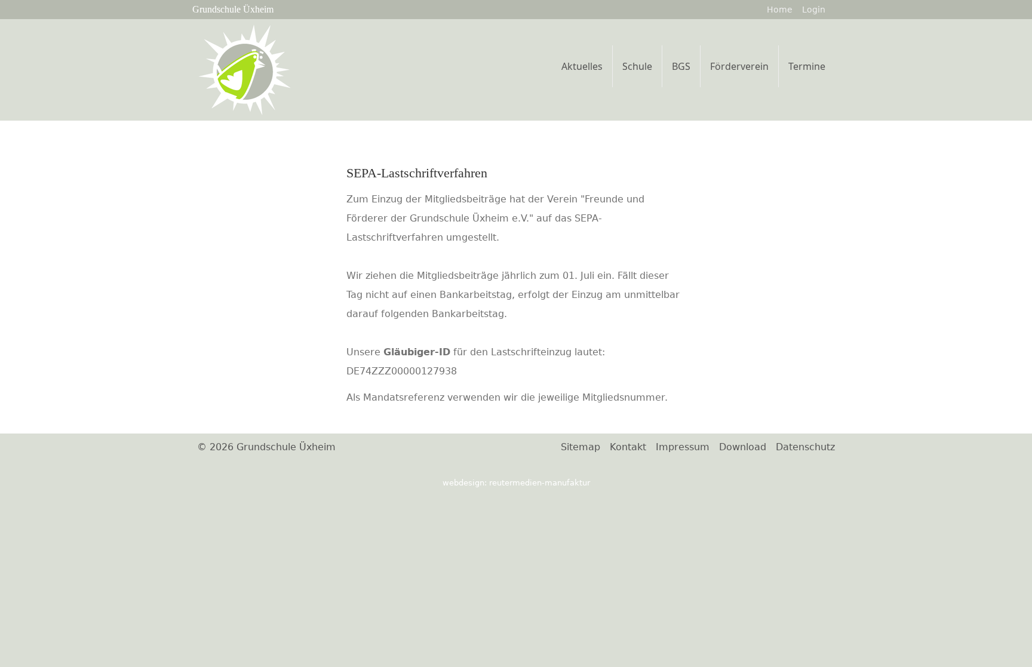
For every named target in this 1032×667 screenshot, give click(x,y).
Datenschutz (805, 447)
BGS (681, 66)
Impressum (683, 447)
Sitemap (580, 447)
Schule (637, 66)
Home (780, 9)
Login (813, 9)
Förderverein (739, 66)
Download (742, 447)
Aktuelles (582, 66)
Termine (806, 66)
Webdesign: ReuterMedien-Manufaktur (516, 482)
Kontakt (628, 447)
